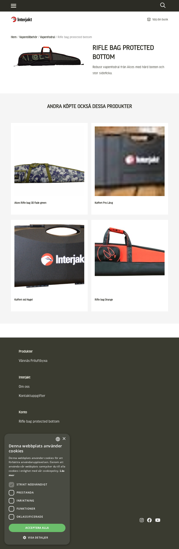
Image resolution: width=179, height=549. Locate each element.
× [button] (63, 438)
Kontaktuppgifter (32, 395)
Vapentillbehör (28, 37)
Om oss (24, 386)
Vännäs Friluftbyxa (33, 360)
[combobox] (58, 439)
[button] (37, 537)
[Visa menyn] (13, 6)
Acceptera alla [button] (37, 528)
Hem (14, 37)
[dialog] (37, 489)
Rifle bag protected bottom (39, 421)
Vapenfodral (47, 37)
